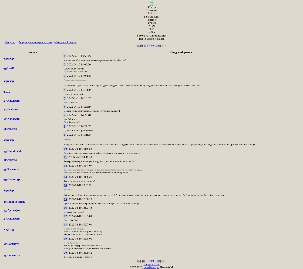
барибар (9, 58)
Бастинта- (13, 169)
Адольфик (13, 100)
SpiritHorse (10, 128)
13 (65, 176)
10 (155, 45)
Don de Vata (14, 151)
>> (164, 45)
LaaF (10, 68)
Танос (7, 92)
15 (65, 199)
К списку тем (152, 264)
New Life (9, 229)
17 (65, 216)
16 (65, 207)
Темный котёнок (14, 201)
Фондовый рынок (65, 42)
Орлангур (13, 179)
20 (65, 252)
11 (159, 45)
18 (65, 224)
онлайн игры (151, 267)
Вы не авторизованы (151, 37)
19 (65, 238)
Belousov (12, 109)
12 (65, 165)
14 (65, 185)
